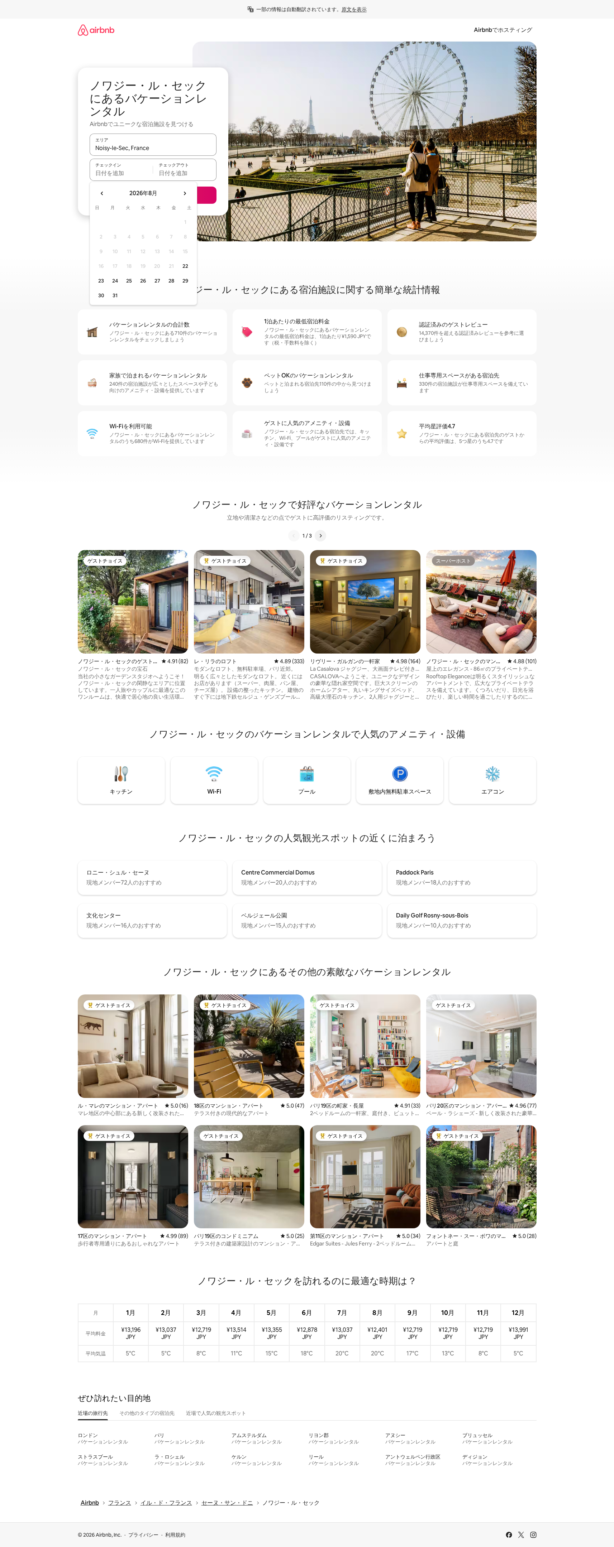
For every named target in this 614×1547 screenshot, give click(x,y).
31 (115, 295)
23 (101, 281)
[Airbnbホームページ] (96, 30)
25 (129, 281)
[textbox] (121, 173)
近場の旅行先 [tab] (93, 1413)
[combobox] (153, 148)
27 (157, 281)
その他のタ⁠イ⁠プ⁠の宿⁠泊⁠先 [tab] (147, 1413)
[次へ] (320, 535)
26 (143, 281)
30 (101, 295)
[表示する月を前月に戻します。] (102, 193)
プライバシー (143, 1535)
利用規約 (175, 1535)
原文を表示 (354, 9)
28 (171, 281)
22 (185, 266)
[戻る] (294, 535)
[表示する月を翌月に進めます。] (184, 193)
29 (185, 281)
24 (115, 281)
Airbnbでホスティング (503, 30)
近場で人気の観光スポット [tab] (216, 1413)
